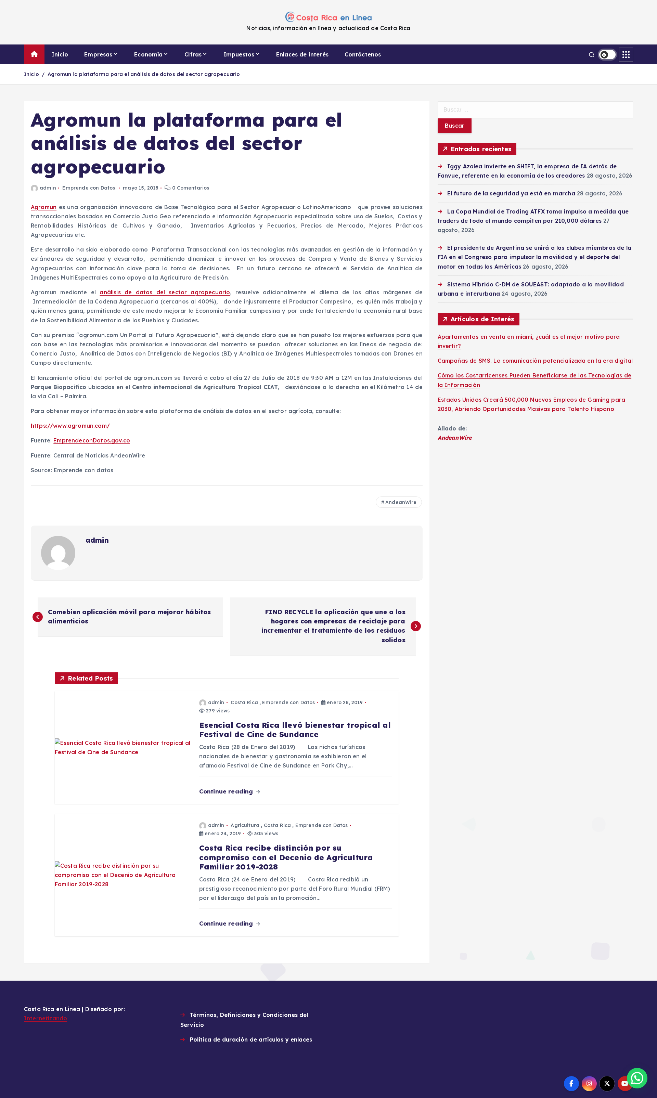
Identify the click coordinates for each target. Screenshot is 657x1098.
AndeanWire (401, 502)
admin (48, 188)
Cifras (193, 54)
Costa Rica (244, 702)
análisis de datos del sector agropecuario (165, 292)
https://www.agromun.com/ (70, 425)
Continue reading (227, 791)
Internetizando (45, 1018)
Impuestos (238, 54)
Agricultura (245, 825)
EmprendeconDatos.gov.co (91, 440)
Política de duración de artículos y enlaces (251, 1039)
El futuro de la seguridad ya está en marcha (511, 193)
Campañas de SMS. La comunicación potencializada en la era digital (535, 360)
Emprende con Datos (88, 188)
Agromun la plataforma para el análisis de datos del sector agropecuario (144, 74)
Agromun (43, 207)
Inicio (60, 54)
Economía (148, 54)
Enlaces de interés (302, 54)
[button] (637, 1078)
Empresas (98, 54)
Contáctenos (363, 54)
